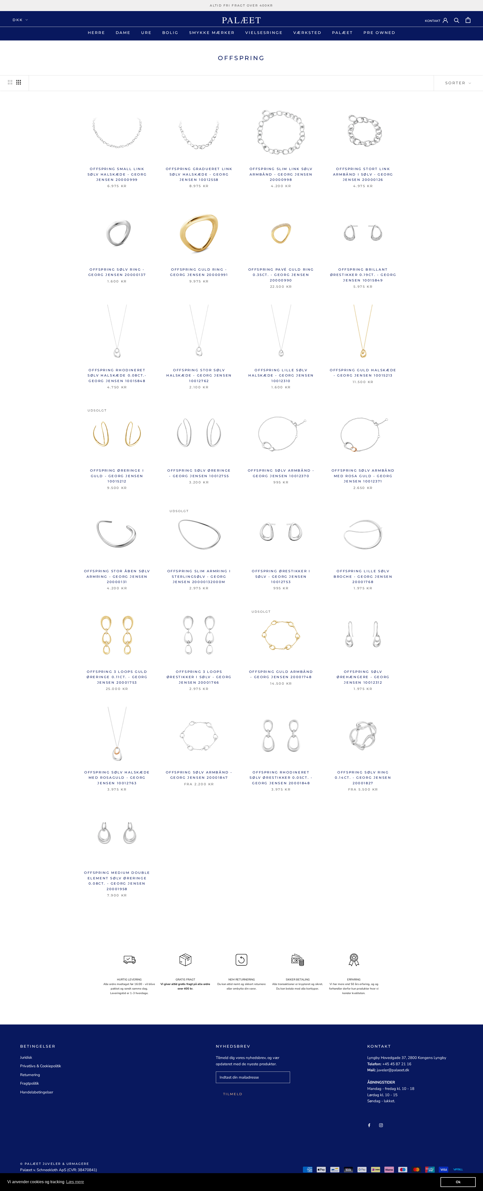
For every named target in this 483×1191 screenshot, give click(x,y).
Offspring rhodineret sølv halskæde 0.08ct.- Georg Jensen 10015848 (117, 375)
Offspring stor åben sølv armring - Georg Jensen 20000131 (117, 576)
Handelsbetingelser (36, 1092)
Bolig (170, 32)
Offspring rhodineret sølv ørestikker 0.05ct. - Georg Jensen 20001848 (281, 777)
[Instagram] (381, 1125)
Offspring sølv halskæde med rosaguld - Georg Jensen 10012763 (117, 777)
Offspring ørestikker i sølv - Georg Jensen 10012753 (281, 576)
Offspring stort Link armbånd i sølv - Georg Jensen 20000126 (363, 174)
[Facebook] (369, 1125)
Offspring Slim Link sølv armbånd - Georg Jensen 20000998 (281, 174)
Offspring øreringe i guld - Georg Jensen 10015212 (117, 475)
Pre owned (379, 32)
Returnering (30, 1074)
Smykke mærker (212, 32)
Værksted (307, 32)
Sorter (456, 82)
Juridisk (26, 1057)
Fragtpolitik (29, 1083)
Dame (123, 32)
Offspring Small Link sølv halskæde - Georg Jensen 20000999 (117, 174)
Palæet (342, 32)
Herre (96, 32)
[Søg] (456, 20)
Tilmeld (233, 1094)
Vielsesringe (264, 32)
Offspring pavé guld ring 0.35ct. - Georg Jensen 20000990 (281, 274)
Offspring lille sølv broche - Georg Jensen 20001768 (363, 576)
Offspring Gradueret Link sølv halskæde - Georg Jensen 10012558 (199, 174)
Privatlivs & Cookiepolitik (40, 1066)
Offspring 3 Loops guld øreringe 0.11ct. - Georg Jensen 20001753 (117, 677)
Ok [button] (458, 1182)
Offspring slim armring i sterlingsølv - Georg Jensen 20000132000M (199, 576)
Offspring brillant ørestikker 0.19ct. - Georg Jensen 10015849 (363, 274)
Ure (146, 32)
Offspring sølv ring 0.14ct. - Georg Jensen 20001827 (363, 777)
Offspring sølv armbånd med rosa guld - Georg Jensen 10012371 (363, 475)
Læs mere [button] (75, 1182)
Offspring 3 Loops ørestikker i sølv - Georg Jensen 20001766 (199, 677)
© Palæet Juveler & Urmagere (54, 1164)
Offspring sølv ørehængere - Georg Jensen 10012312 (363, 677)
